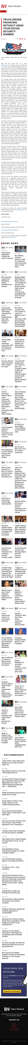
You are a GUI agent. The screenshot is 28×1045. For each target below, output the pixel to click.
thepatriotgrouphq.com (21, 209)
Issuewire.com (5, 65)
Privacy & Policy (14, 1030)
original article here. (11, 237)
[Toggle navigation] (3, 11)
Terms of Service (14, 1028)
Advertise (14, 1025)
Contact (14, 1026)
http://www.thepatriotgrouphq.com (10, 230)
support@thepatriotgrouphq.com (9, 221)
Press (14, 1023)
